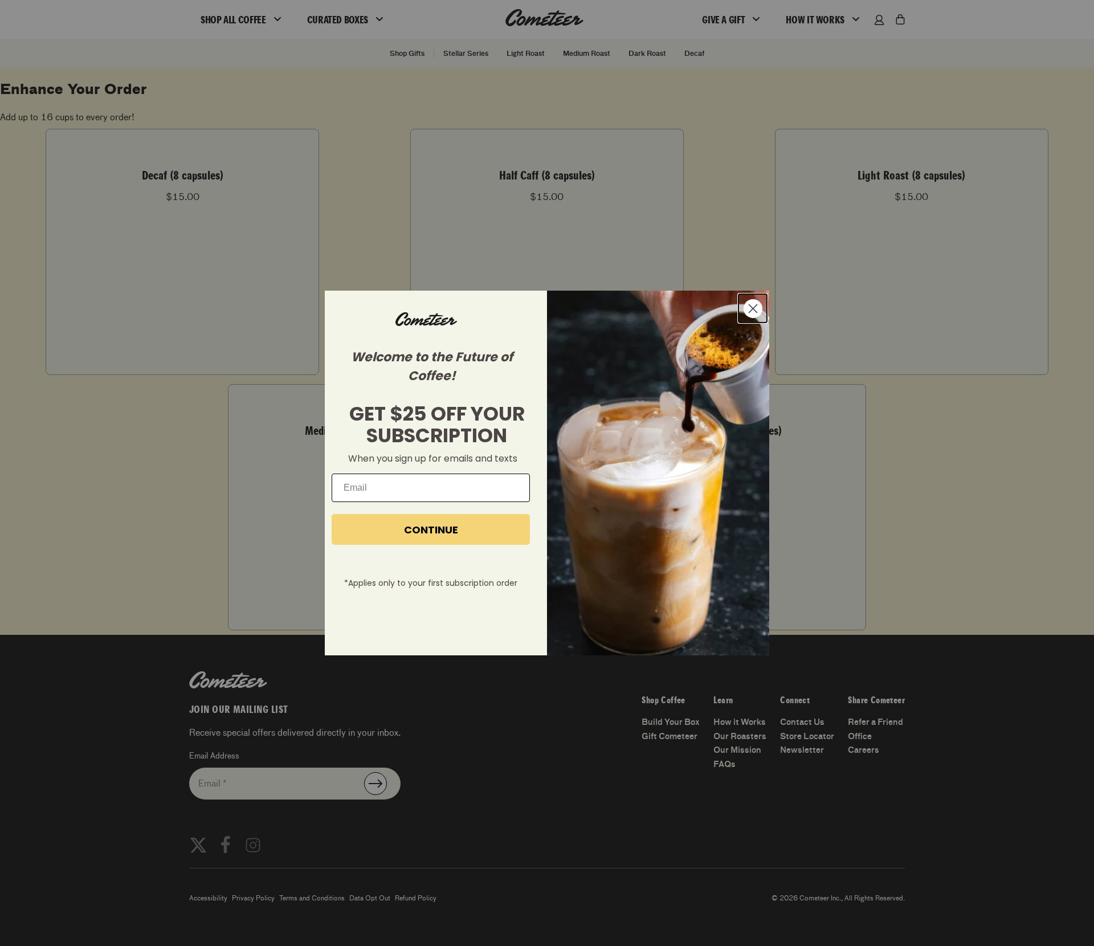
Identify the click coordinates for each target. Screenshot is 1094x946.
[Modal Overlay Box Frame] (547, 473)
